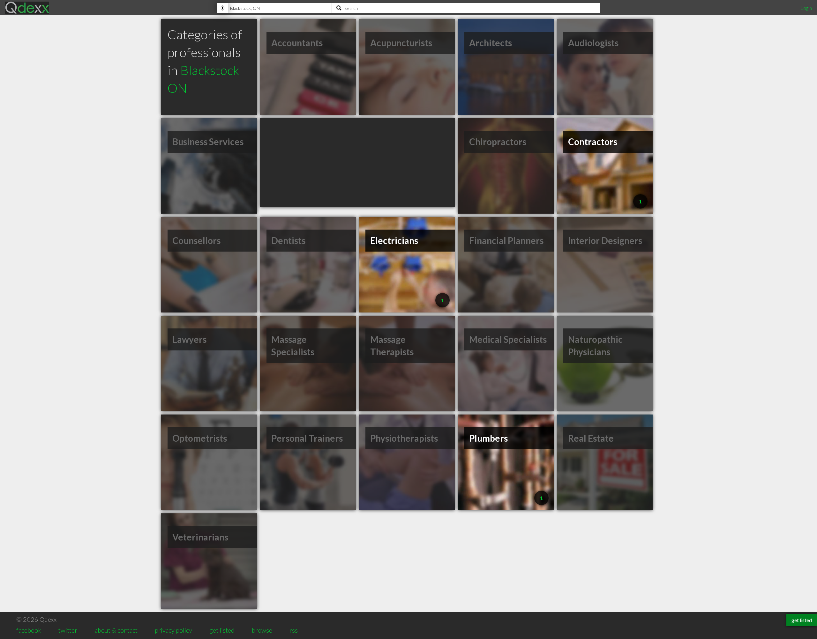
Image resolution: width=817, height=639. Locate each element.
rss (293, 630)
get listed (222, 630)
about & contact (116, 630)
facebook (28, 630)
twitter (67, 630)
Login (806, 8)
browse (262, 630)
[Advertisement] (357, 162)
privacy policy (173, 630)
